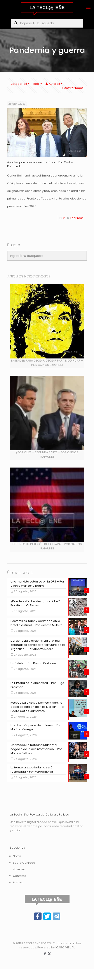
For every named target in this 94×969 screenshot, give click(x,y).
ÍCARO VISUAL (65, 947)
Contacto (19, 876)
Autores (54, 84)
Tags (36, 84)
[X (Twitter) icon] (49, 953)
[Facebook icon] (44, 953)
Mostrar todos (74, 88)
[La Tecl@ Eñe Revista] (47, 8)
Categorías (18, 84)
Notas (17, 856)
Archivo (18, 882)
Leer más (77, 218)
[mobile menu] (88, 8)
